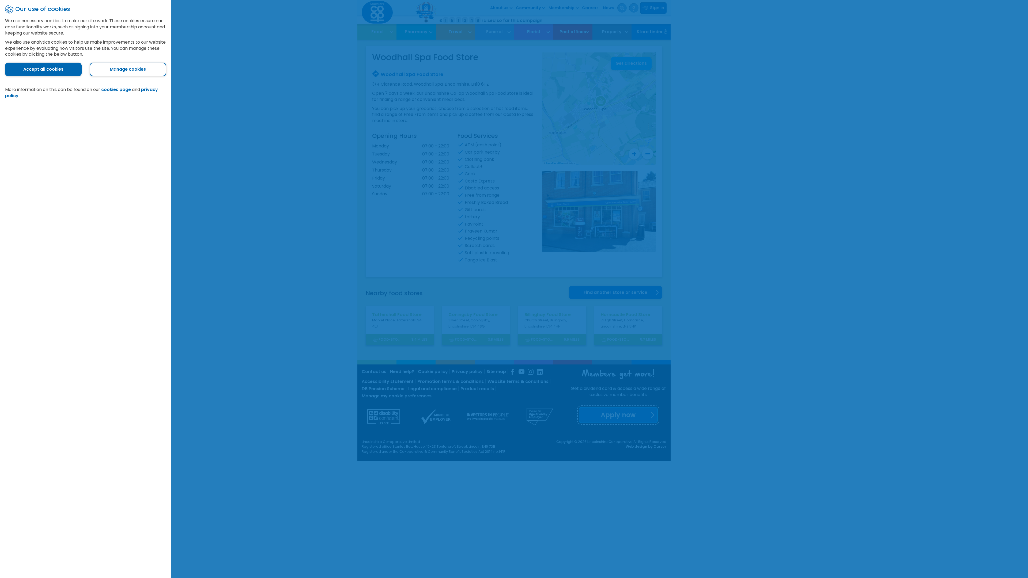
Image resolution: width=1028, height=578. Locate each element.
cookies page (116, 89)
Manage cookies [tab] (128, 69)
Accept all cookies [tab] (43, 69)
